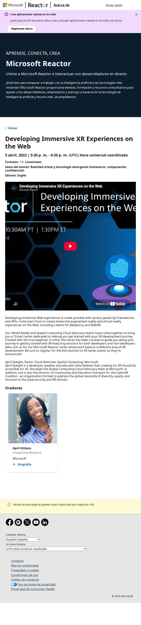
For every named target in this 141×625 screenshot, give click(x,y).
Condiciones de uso (24, 575)
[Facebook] (10, 523)
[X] (28, 523)
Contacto (17, 561)
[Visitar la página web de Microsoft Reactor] (38, 5)
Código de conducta (25, 580)
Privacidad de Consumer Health (33, 589)
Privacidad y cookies (25, 570)
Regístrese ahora (21, 28)
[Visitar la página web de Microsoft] (13, 5)
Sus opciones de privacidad (37, 584)
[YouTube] (36, 523)
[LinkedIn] (45, 523)
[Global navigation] (129, 5)
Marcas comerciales (25, 565)
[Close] (136, 14)
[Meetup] (19, 523)
